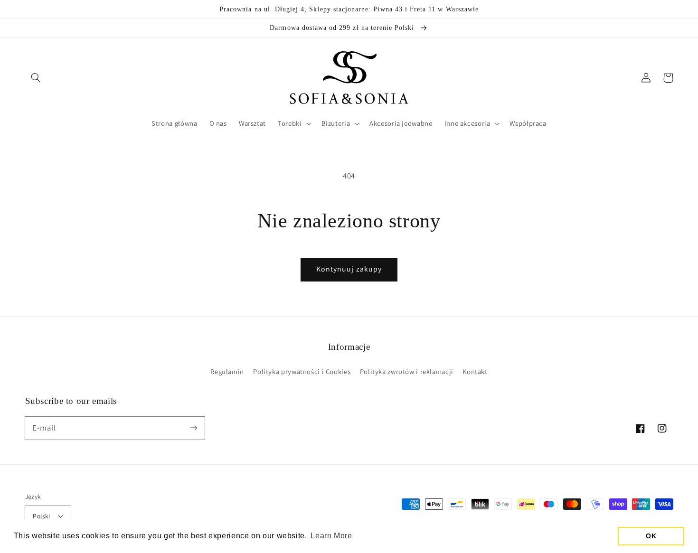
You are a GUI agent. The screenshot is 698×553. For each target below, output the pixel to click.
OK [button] (651, 536)
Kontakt (474, 371)
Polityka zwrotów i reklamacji (406, 371)
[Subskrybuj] (193, 428)
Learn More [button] (331, 536)
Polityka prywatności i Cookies (301, 371)
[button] (36, 78)
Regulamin (227, 371)
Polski (41, 516)
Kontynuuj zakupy (349, 269)
